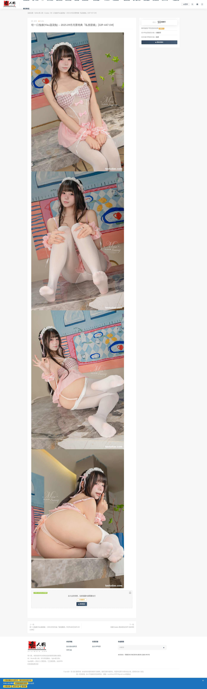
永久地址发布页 (71, 646)
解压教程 (26, 8)
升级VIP (161, 28)
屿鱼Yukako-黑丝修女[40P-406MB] (122, 627)
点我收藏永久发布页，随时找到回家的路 (17, 680)
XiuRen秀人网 (38, 13)
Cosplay (46, 13)
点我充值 (7, 686)
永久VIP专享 (96, 646)
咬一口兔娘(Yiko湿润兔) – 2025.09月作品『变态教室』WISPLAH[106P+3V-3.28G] (55, 628)
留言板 (24, 686)
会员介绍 (16, 686)
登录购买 (82, 604)
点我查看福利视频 (21, 683)
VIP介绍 (69, 650)
